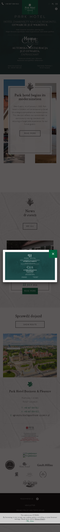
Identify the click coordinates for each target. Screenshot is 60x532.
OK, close (30, 521)
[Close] (53, 254)
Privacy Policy (40, 519)
